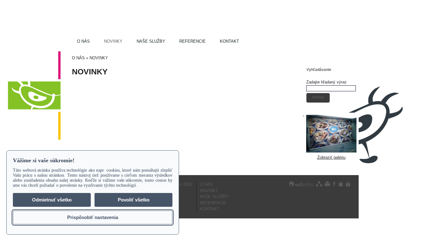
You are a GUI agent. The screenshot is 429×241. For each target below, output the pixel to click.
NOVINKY (113, 41)
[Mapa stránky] (319, 183)
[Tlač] (327, 183)
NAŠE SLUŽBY (151, 41)
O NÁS (83, 41)
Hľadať (318, 97)
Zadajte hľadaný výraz (326, 82)
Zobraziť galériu (331, 157)
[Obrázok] (331, 151)
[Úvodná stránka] (341, 183)
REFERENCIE (192, 41)
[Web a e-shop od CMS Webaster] (301, 183)
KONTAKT (229, 41)
